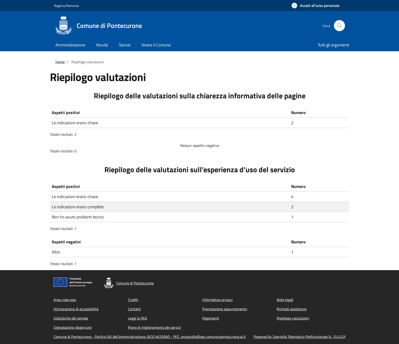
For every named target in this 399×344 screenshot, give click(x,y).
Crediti (133, 299)
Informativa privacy (217, 299)
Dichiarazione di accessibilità (76, 309)
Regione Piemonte (66, 5)
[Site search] (339, 25)
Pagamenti (210, 318)
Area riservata (65, 299)
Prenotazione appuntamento (224, 309)
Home (60, 62)
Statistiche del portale (71, 318)
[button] (315, 5)
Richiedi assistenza (291, 309)
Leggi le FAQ (137, 318)
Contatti (134, 309)
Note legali (285, 299)
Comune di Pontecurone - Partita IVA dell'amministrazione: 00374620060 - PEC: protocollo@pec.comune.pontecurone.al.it (150, 336)
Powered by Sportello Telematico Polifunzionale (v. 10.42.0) (299, 336)
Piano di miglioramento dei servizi (154, 327)
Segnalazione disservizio (73, 327)
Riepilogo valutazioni (293, 318)
